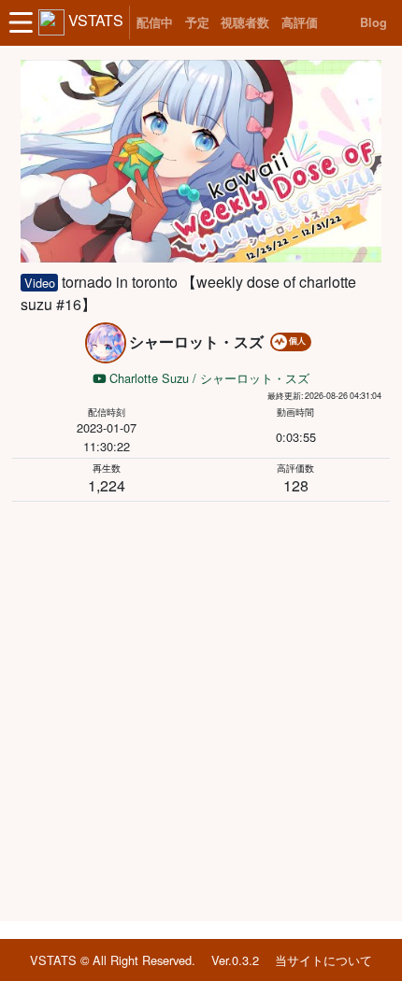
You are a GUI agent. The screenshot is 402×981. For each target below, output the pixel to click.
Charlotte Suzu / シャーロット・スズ (207, 378)
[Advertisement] (201, 708)
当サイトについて (323, 960)
